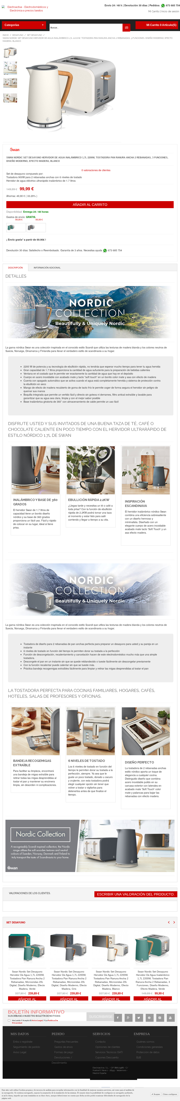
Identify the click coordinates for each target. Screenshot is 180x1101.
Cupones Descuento (107, 1057)
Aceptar (156, 1094)
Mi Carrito (153, 11)
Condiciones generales (149, 1047)
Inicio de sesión (170, 11)
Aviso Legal (19, 1052)
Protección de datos (147, 1052)
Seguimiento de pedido (26, 1047)
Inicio (6, 35)
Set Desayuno (34, 35)
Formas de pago (63, 1052)
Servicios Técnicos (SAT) (109, 1052)
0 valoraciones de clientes (96, 170)
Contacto (100, 1041)
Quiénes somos (145, 1041)
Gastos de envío (63, 1047)
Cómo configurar (170, 1094)
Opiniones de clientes (107, 1047)
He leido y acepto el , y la (35, 1021)
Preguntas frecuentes (66, 1041)
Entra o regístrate (22, 1041)
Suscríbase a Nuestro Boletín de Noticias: (34, 1016)
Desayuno (17, 35)
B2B (138, 1057)
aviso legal (37, 1020)
